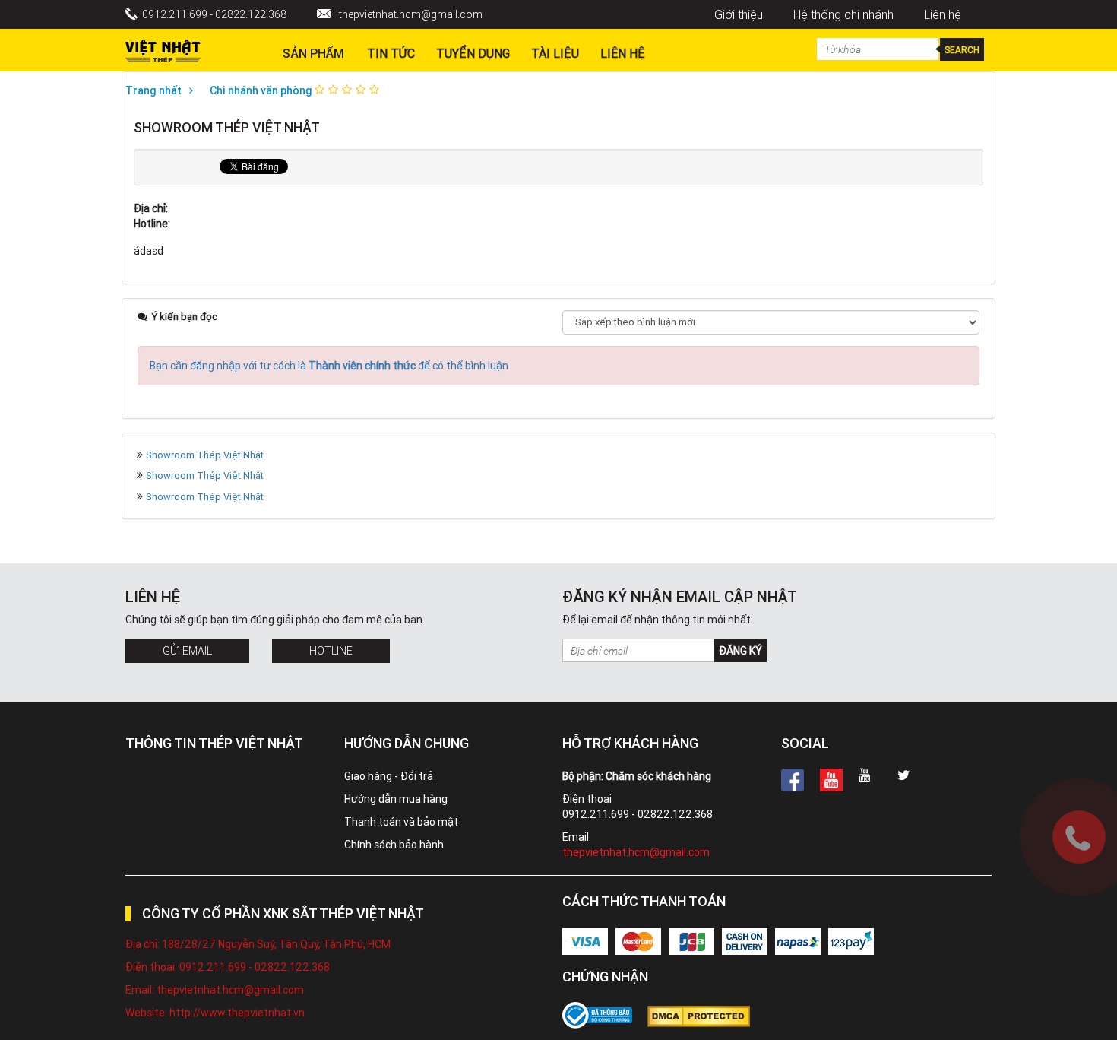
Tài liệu (555, 53)
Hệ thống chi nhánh (843, 14)
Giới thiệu (738, 14)
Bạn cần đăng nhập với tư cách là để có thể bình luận (329, 366)
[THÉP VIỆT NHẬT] (163, 47)
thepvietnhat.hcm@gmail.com (411, 14)
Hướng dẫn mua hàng (396, 799)
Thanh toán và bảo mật (401, 822)
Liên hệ (942, 14)
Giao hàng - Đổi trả (388, 776)
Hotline (331, 651)
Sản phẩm (313, 53)
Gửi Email (187, 651)
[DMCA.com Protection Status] (706, 1016)
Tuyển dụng (473, 53)
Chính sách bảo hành (394, 844)
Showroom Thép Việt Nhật (205, 455)
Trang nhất (153, 90)
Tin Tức (391, 53)
